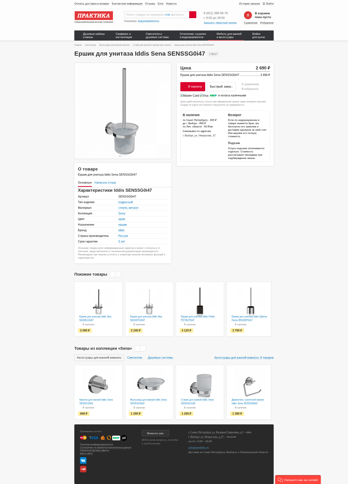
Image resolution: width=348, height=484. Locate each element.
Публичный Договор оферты (94, 450)
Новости (171, 3)
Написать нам (155, 433)
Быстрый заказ (221, 86)
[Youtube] (84, 469)
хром (121, 219)
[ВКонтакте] (83, 460)
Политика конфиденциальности (96, 444)
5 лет (121, 241)
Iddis (121, 230)
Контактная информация (127, 3)
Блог (160, 3)
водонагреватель (148, 20)
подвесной (125, 202)
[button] (298, 479)
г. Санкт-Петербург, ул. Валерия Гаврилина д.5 (215, 432)
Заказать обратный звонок (220, 22)
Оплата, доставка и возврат (91, 3)
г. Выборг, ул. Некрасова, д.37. (206, 436)
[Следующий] (164, 111)
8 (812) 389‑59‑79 (216, 13)
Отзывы (150, 3)
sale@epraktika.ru (198, 447)
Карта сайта (86, 453)
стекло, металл (128, 207)
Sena (121, 213)
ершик (122, 224)
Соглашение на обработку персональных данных (105, 447)
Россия (123, 235)
